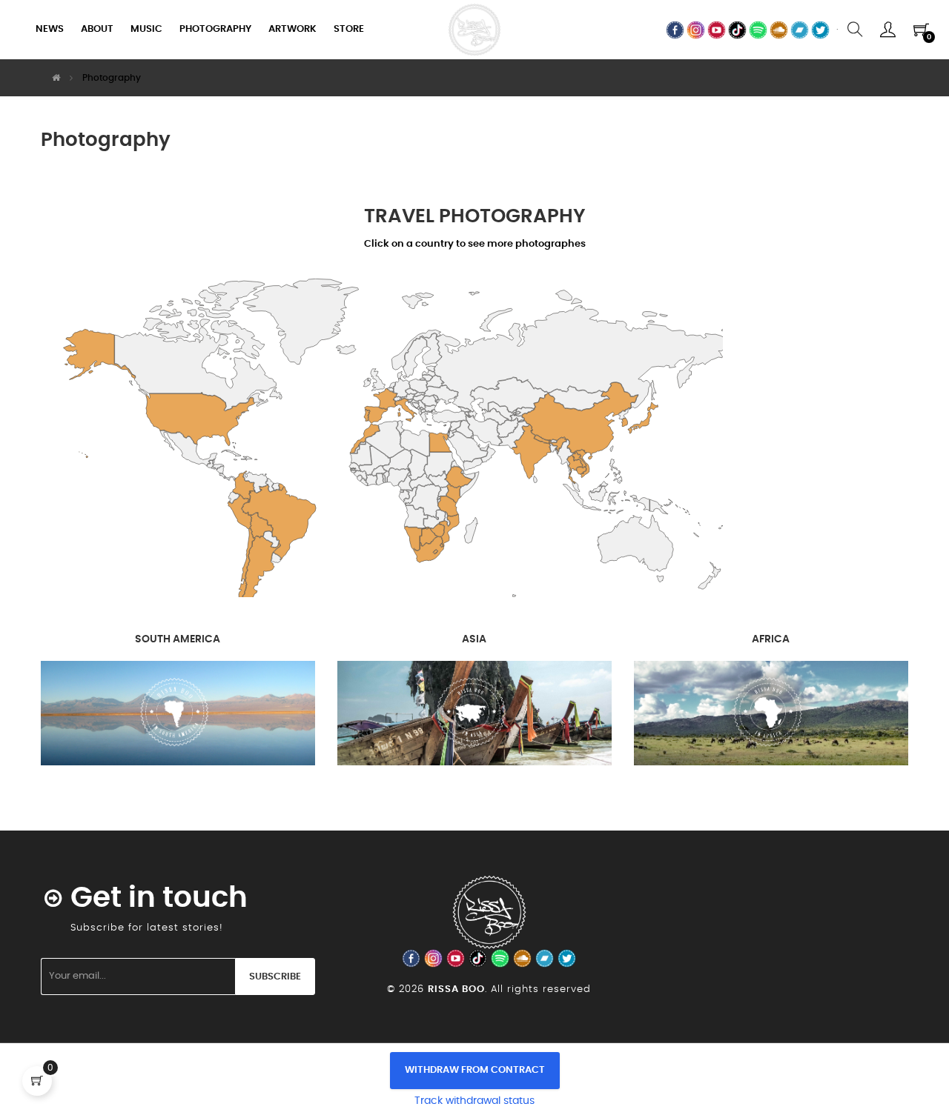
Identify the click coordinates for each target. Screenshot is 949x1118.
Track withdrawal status (474, 1101)
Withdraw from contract (475, 1070)
